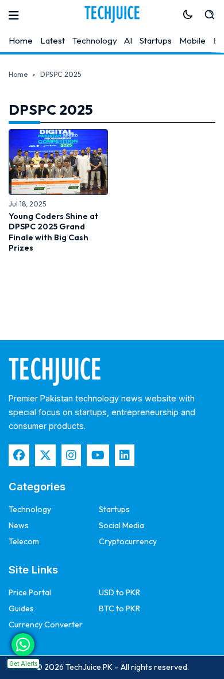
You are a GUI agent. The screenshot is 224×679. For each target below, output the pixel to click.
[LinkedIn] (124, 455)
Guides (21, 608)
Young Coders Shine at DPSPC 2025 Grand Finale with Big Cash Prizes (53, 232)
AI (128, 40)
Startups (156, 40)
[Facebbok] (19, 455)
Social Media (121, 525)
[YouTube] (98, 455)
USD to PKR (119, 592)
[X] (45, 455)
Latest (52, 40)
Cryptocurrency (128, 541)
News (19, 525)
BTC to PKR (119, 608)
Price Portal (30, 592)
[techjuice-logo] (112, 14)
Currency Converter (46, 624)
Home (21, 40)
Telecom (24, 541)
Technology (94, 40)
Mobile (192, 40)
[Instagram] (71, 455)
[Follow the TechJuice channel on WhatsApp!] (22, 644)
